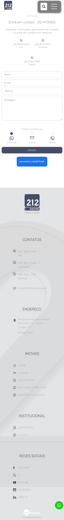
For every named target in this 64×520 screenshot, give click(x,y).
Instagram (24, 489)
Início (28, 16)
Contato (35, 16)
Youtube (23, 482)
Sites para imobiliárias (32, 517)
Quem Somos (25, 427)
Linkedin (23, 497)
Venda (21, 365)
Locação (23, 372)
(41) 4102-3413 (21, 45)
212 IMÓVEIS (32, 202)
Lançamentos (26, 380)
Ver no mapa (25, 332)
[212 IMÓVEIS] (17, 5)
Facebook (24, 467)
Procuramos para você (32, 387)
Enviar (32, 150)
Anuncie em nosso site (31, 394)
